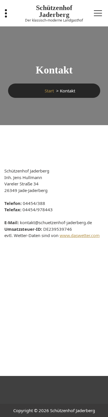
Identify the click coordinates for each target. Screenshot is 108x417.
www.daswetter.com (80, 235)
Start (49, 91)
